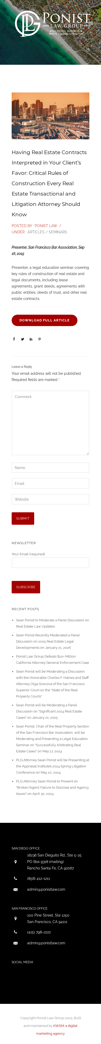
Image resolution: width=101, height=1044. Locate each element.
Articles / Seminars (46, 232)
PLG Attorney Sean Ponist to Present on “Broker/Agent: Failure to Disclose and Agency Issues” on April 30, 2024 (52, 787)
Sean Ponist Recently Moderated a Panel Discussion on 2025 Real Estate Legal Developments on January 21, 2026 (48, 641)
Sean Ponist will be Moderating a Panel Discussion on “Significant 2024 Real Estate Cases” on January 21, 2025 (49, 711)
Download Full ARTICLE (44, 320)
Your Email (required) (28, 554)
